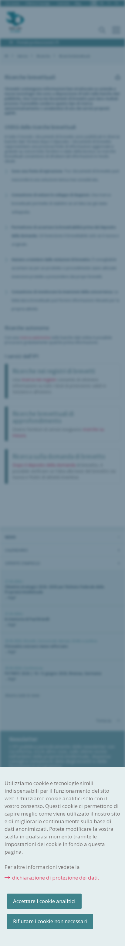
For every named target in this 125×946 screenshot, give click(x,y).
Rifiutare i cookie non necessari (50, 921)
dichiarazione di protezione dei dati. (55, 877)
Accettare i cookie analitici (44, 901)
